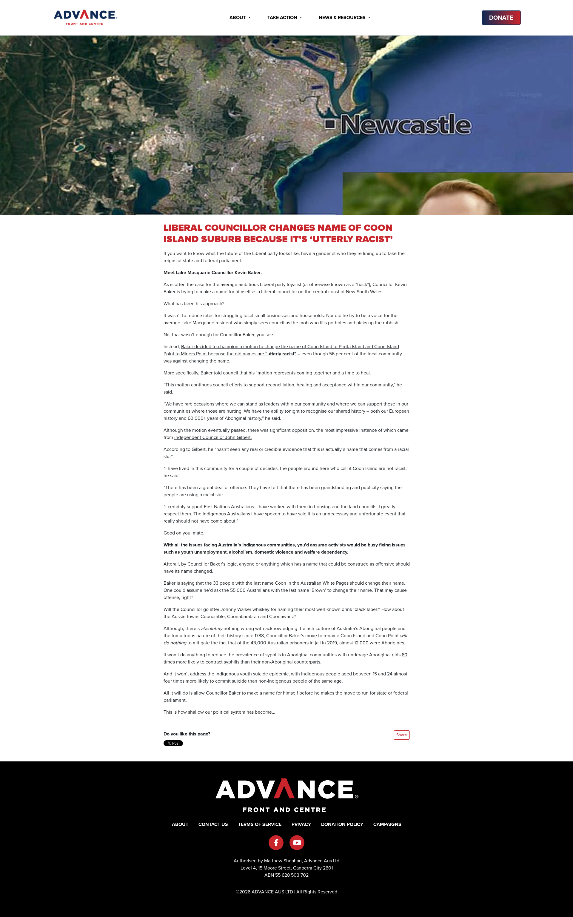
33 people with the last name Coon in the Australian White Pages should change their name (308, 583)
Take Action (282, 17)
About (238, 17)
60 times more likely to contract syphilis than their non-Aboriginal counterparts (285, 658)
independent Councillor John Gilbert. (213, 437)
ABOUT (180, 824)
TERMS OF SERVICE (259, 824)
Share (401, 735)
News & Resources (343, 17)
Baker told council (219, 372)
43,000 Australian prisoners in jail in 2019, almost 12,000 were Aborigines (327, 642)
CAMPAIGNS (387, 824)
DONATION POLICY (342, 824)
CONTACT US (213, 824)
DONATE (501, 17)
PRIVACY (301, 824)
